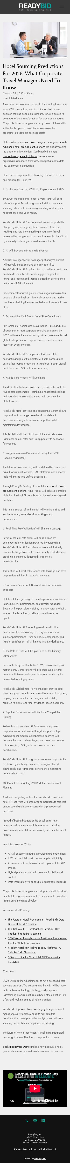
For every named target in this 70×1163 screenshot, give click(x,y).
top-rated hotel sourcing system (32, 1009)
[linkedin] (43, 1120)
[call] (26, 1120)
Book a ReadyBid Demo (16, 1046)
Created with (35, 1158)
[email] (35, 1120)
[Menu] (62, 6)
